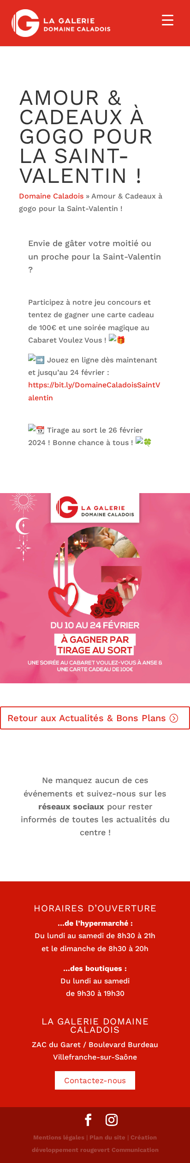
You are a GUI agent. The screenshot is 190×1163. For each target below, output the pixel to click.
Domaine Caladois (51, 196)
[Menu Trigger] (167, 19)
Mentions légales (58, 1137)
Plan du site (107, 1137)
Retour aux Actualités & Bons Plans (86, 717)
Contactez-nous (95, 1080)
